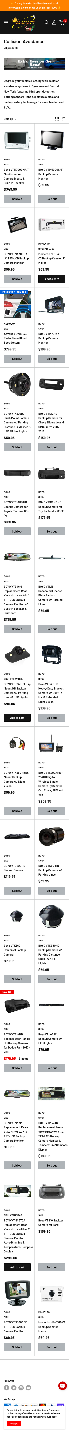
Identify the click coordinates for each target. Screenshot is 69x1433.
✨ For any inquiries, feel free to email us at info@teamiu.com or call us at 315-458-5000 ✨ (34, 5)
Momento (44, 243)
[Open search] (47, 22)
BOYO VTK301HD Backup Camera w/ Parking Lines (50, 870)
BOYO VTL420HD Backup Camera (14, 868)
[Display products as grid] (57, 118)
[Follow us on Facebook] (6, 1387)
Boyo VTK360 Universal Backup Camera (15, 950)
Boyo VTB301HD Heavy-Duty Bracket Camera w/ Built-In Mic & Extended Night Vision (51, 692)
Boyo (7, 159)
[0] (62, 22)
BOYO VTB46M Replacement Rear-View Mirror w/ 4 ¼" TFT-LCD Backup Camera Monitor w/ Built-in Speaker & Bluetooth (16, 600)
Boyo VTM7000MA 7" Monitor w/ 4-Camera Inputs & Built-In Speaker (17, 176)
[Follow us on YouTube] (28, 1387)
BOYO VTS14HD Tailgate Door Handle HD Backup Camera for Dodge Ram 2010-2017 (17, 1043)
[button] (62, 1385)
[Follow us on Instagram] (21, 1387)
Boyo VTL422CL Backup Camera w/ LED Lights (50, 1039)
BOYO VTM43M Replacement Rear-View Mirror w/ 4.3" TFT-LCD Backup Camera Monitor (16, 1131)
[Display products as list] (63, 118)
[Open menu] (6, 22)
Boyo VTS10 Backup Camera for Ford (50, 1222)
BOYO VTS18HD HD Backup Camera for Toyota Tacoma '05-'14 (16, 508)
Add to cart (52, 279)
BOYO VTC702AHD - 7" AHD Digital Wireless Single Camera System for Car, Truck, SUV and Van (50, 783)
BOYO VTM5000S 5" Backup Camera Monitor (50, 174)
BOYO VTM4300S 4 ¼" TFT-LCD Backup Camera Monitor (16, 258)
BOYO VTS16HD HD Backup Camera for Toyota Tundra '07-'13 (51, 506)
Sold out (17, 199)
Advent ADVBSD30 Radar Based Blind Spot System (15, 338)
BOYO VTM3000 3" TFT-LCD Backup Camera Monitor (15, 1326)
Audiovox (9, 323)
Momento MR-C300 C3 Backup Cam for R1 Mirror (51, 258)
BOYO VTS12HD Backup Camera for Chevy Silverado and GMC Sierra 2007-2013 (51, 422)
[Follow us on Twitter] (13, 1387)
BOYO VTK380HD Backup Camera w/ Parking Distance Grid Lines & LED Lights (50, 954)
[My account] (54, 22)
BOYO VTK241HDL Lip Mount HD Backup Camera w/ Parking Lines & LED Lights (17, 690)
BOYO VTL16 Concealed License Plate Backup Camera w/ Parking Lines (50, 595)
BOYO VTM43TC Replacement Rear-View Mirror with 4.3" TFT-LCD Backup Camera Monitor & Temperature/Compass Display (51, 1136)
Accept (14, 1423)
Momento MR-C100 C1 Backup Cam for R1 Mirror (51, 1326)
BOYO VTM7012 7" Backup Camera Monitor (49, 338)
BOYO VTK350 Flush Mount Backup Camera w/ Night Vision (16, 779)
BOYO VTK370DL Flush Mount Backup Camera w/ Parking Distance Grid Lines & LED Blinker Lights (17, 422)
